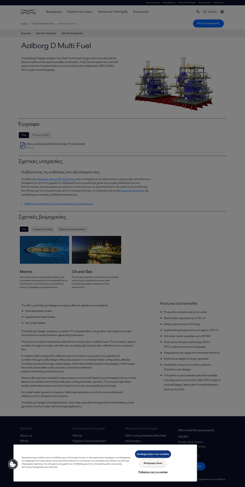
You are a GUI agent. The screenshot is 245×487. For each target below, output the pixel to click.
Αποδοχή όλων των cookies (153, 454)
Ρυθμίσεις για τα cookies (153, 472)
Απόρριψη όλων (153, 463)
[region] (105, 463)
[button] (13, 464)
